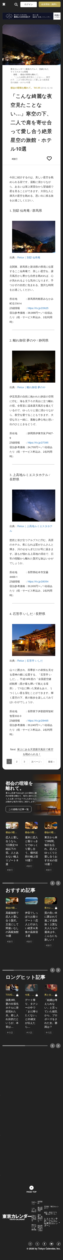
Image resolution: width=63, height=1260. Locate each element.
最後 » (51, 761)
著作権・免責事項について (40, 1218)
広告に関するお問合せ (34, 1218)
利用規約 (40, 1202)
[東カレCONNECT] (31, 16)
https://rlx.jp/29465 (38, 720)
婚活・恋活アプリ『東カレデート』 (50, 1213)
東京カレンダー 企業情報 (34, 1227)
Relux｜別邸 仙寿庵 (28, 257)
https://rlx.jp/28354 (38, 581)
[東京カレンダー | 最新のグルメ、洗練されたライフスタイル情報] (3, 4)
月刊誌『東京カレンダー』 (51, 1207)
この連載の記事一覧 (18, 809)
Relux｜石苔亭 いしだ (30, 660)
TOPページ (34, 1203)
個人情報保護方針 (40, 1209)
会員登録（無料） (49, 4)
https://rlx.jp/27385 (38, 442)
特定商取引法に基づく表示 (40, 1228)
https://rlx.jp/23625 (38, 308)
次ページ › (36, 761)
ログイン (28, 4)
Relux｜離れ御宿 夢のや (31, 387)
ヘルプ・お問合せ (34, 1209)
